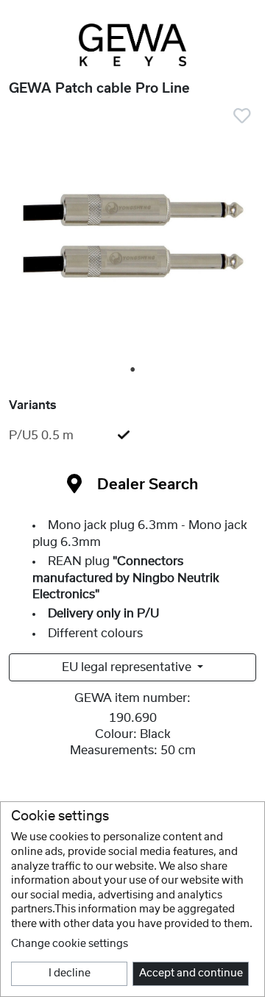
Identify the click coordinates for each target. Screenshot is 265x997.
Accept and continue (191, 973)
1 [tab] (133, 370)
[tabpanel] (132, 237)
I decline (70, 973)
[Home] (132, 45)
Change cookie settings (69, 944)
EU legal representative (128, 667)
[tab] (132, 435)
